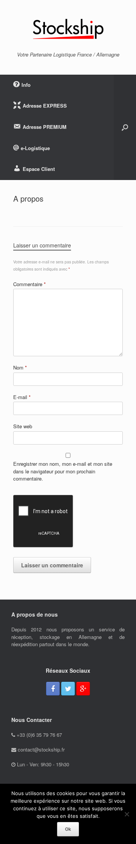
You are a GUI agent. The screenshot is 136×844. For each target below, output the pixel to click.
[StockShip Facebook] (53, 688)
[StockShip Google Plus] (83, 688)
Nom (20, 367)
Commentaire (29, 284)
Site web (22, 426)
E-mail (22, 397)
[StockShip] (68, 28)
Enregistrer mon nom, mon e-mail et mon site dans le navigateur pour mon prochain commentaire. (62, 471)
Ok (68, 829)
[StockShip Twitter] (68, 688)
